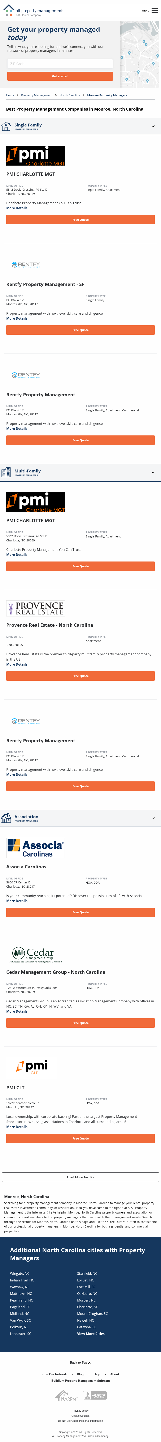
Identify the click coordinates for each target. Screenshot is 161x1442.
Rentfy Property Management (40, 394)
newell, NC (85, 1320)
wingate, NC (19, 1273)
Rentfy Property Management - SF (45, 284)
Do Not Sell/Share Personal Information (80, 1420)
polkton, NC (19, 1327)
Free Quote (81, 220)
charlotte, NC (87, 1307)
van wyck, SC (20, 1320)
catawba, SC (86, 1327)
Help (97, 1374)
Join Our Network (54, 1374)
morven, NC (86, 1300)
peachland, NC (21, 1300)
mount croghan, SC (92, 1313)
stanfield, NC (87, 1273)
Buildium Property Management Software (80, 1380)
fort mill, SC (86, 1287)
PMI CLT (15, 1087)
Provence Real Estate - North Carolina (49, 625)
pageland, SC (20, 1307)
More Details (16, 208)
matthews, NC (21, 1293)
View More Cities (91, 1333)
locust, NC (85, 1280)
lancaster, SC (20, 1333)
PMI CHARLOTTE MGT (30, 174)
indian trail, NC (22, 1280)
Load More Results (80, 1177)
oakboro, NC (87, 1293)
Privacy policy (80, 1410)
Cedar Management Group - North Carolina (55, 972)
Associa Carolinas (26, 866)
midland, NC (19, 1313)
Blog (80, 1374)
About (114, 1374)
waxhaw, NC (20, 1287)
